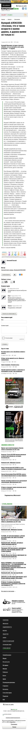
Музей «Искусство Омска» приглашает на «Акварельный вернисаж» (13, 555)
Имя (2, 319)
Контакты (5, 689)
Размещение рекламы (9, 682)
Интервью (5, 665)
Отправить (4, 344)
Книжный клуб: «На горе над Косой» (12, 573)
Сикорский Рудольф (11, 260)
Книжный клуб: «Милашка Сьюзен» (11, 462)
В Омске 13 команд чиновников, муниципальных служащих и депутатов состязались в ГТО (13, 583)
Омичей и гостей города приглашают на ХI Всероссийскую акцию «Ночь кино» (14, 577)
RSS (4, 699)
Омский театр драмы (7, 270)
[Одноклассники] (21, 274)
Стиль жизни (7, 504)
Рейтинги (5, 672)
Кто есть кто (6, 661)
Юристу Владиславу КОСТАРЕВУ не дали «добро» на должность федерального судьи (13, 468)
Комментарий (4, 325)
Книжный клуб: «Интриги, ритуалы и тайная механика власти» (12, 543)
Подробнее (12, 722)
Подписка (5, 696)
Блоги (4, 675)
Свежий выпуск (7, 655)
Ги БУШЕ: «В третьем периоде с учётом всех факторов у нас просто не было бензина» (13, 537)
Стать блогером (7, 692)
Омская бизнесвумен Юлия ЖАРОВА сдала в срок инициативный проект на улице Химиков (13, 474)
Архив (4, 679)
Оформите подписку (18, 601)
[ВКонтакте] (20, 274)
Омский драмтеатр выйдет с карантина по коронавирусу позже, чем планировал (13, 370)
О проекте (5, 685)
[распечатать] (14, 275)
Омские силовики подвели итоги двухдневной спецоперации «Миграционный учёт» (14, 481)
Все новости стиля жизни (7, 591)
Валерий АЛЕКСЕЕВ (19, 270)
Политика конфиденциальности (13, 717)
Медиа (4, 658)
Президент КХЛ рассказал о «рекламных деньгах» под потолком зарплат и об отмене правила (13, 549)
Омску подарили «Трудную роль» (10, 365)
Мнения (5, 668)
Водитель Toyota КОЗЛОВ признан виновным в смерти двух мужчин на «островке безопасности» (13, 456)
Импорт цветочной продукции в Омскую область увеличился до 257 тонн (12, 448)
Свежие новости (7, 445)
